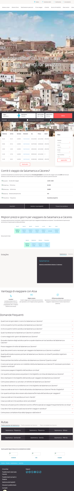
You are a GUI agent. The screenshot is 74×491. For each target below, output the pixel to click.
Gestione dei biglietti (8, 482)
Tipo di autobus (60, 154)
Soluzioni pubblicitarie (9, 485)
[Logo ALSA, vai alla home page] (1, 7)
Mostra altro (25, 164)
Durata (58, 149)
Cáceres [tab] (70, 254)
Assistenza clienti (47, 2)
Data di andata (40, 114)
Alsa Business (58, 2)
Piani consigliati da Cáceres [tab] (48, 425)
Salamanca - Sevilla (37, 437)
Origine (4, 114)
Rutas (8, 463)
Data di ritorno (49, 114)
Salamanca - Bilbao (60, 430)
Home (3, 463)
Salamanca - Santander (13, 437)
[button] (11, 120)
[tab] (37, 321)
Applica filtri (64, 160)
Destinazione (24, 114)
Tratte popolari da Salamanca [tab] (10, 425)
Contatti (4, 488)
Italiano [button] (37, 2)
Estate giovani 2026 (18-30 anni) (36, 120)
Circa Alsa (5, 469)
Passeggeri (4, 120)
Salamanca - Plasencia (13, 430)
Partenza (59, 140)
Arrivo (58, 145)
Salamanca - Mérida (60, 437)
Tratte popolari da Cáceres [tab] (29, 425)
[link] (19, 115)
